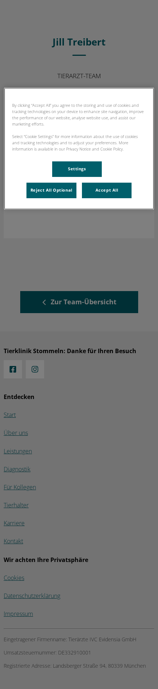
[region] (79, 148)
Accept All (107, 190)
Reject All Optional (51, 190)
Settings (77, 168)
